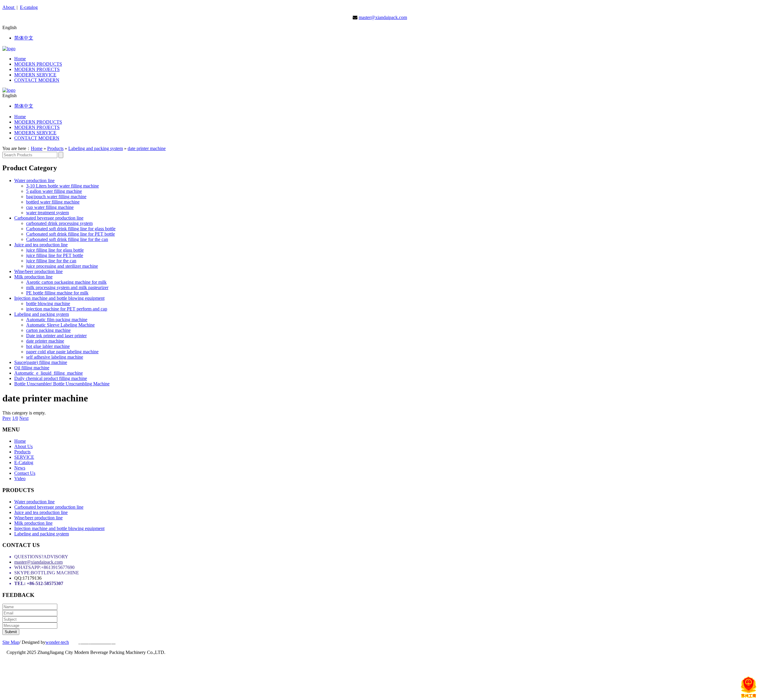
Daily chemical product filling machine (50, 378)
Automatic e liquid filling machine (48, 373)
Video (20, 478)
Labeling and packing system (95, 148)
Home (36, 148)
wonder (52, 642)
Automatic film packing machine (56, 319)
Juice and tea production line (41, 244)
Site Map (10, 642)
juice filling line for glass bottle (55, 250)
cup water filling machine (50, 207)
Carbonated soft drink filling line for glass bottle (70, 228)
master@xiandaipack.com (383, 17)
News (19, 467)
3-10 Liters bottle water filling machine (62, 185)
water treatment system (47, 212)
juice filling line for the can (51, 260)
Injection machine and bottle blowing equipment (59, 298)
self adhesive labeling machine (54, 357)
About (8, 7)
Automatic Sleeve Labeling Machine (60, 324)
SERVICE (24, 457)
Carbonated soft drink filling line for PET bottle (70, 234)
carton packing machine (48, 330)
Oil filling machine (31, 367)
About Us (23, 446)
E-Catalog (23, 462)
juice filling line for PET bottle (54, 255)
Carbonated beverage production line (48, 217)
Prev (6, 418)
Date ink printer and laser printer (56, 335)
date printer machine (147, 148)
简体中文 (23, 37)
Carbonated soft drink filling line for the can (67, 239)
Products (55, 148)
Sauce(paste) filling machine (40, 362)
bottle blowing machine (48, 303)
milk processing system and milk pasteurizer (67, 287)
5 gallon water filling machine (54, 191)
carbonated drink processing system (59, 223)
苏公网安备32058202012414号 (386, 673)
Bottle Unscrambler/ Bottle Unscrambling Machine (62, 383)
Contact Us (24, 473)
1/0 (15, 418)
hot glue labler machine (48, 346)
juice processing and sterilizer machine (62, 266)
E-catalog (29, 7)
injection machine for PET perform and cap (66, 308)
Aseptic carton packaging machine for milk (66, 282)
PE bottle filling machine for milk (57, 292)
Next (23, 418)
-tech (64, 642)
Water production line (34, 180)
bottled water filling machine (53, 201)
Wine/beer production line (38, 271)
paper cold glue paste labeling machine (62, 351)
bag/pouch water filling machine (56, 196)
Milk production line (33, 276)
